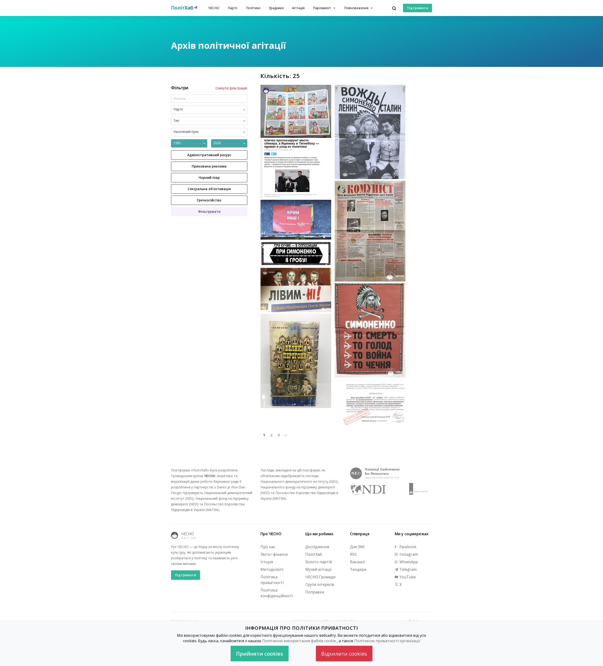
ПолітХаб (313, 554)
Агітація (298, 8)
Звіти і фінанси (274, 554)
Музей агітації (318, 569)
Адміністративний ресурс (209, 155)
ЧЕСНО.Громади (320, 577)
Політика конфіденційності (277, 593)
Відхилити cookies (344, 653)
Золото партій (318, 561)
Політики (253, 8)
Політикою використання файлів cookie (299, 640)
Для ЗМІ (357, 546)
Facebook (407, 546)
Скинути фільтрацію (231, 88)
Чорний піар (209, 177)
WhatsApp (408, 561)
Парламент (322, 8)
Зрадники (276, 8)
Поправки (314, 592)
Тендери (358, 569)
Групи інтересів (319, 584)
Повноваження (356, 8)
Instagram (408, 554)
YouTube (407, 577)
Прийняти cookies (259, 653)
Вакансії (357, 561)
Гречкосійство (209, 200)
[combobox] (213, 110)
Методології (272, 569)
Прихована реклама (209, 166)
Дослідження (317, 546)
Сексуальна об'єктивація (209, 189)
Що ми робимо (319, 534)
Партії (232, 8)
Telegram (408, 569)
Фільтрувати (209, 211)
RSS (353, 554)
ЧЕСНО (213, 8)
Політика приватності (272, 579)
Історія (267, 561)
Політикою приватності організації (387, 640)
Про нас (268, 546)
